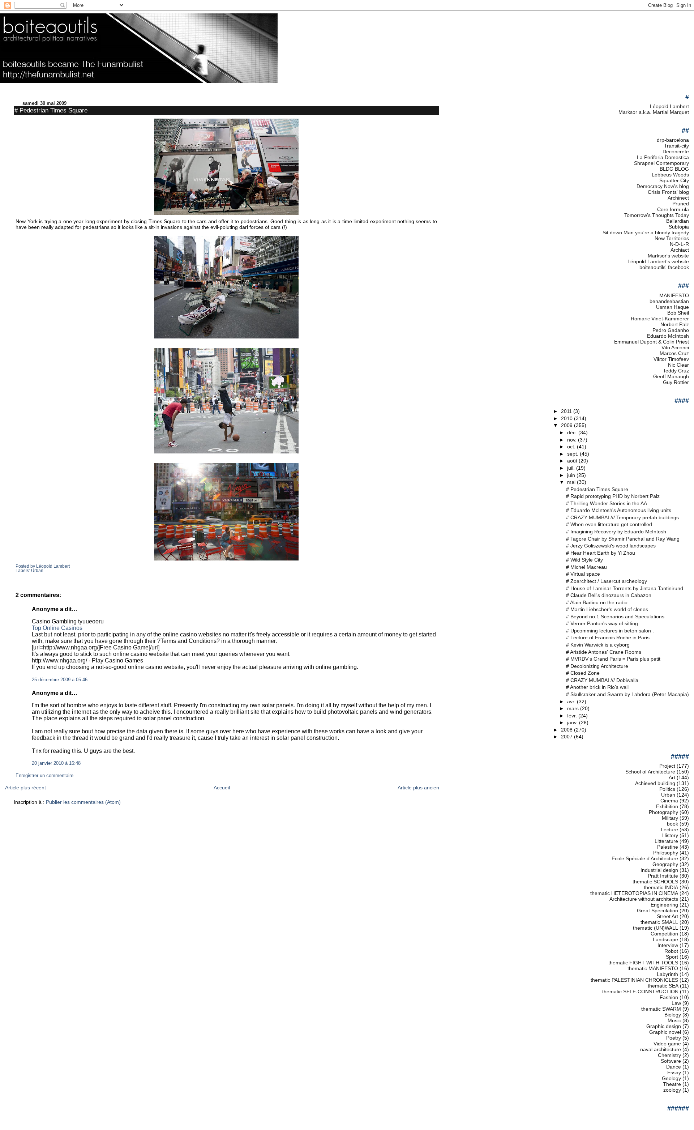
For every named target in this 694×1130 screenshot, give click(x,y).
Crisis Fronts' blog (668, 192)
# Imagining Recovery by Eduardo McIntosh (616, 531)
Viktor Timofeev (671, 359)
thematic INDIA (661, 887)
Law (676, 1003)
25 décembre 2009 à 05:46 (59, 679)
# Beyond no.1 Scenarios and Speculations (615, 616)
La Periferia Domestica (663, 157)
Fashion (669, 997)
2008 (567, 730)
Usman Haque (672, 307)
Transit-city (676, 146)
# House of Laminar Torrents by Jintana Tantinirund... (626, 588)
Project (667, 766)
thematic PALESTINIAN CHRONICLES (634, 980)
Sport (672, 957)
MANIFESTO (674, 295)
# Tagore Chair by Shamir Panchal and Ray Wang (623, 539)
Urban (37, 570)
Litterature (666, 841)
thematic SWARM (661, 1009)
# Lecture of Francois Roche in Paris (608, 637)
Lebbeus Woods (670, 175)
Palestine (667, 847)
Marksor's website (668, 256)
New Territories (672, 238)
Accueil (222, 787)
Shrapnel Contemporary (661, 163)
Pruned (680, 203)
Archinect (678, 198)
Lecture (669, 829)
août (573, 461)
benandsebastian (669, 301)
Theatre (672, 1084)
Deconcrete (676, 151)
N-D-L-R (679, 244)
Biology (672, 1015)
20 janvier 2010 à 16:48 (56, 763)
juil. (571, 468)
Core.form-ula (673, 209)
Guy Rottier (676, 382)
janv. (573, 722)
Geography (665, 864)
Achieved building (655, 783)
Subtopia (679, 227)
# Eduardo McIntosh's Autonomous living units (618, 510)
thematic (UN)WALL (655, 928)
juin (572, 475)
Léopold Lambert (669, 106)
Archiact (680, 250)
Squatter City (674, 180)
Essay (674, 1072)
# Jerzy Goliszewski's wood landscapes (611, 546)
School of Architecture (650, 772)
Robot (671, 951)
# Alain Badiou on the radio (596, 602)
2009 (567, 425)
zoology (672, 1090)
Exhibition (667, 806)
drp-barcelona (673, 140)
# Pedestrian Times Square (50, 110)
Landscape (665, 939)
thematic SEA (663, 986)
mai (572, 482)
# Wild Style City (584, 560)
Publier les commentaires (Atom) (83, 802)
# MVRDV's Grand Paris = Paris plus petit (613, 659)
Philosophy (665, 853)
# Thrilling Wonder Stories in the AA (606, 503)
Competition (664, 934)
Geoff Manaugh (671, 376)
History (670, 835)
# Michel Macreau (586, 567)
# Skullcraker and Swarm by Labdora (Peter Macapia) (627, 694)
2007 (567, 736)
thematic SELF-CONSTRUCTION (640, 991)
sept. (573, 454)
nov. (572, 440)
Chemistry (669, 1055)
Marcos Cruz (674, 353)
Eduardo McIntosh (668, 336)
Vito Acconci (675, 347)
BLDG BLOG (674, 169)
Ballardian (677, 221)
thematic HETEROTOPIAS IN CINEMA (634, 893)
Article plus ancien (418, 787)
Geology (671, 1078)
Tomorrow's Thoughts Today (656, 215)
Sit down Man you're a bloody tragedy (646, 232)
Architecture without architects (643, 899)
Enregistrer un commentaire (44, 775)
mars (573, 708)
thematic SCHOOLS (655, 881)
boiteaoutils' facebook (664, 267)
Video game (667, 1043)
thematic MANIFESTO (652, 968)
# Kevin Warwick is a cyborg (598, 645)
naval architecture (660, 1049)
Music (674, 1020)
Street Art (667, 916)
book (672, 824)
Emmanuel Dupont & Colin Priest (651, 342)
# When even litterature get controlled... (611, 524)
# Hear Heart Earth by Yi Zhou (600, 553)
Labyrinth (667, 974)
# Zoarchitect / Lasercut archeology (606, 581)
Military (670, 818)
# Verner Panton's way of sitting (602, 623)
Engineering (664, 905)
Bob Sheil (678, 313)
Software (671, 1061)
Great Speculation (657, 910)
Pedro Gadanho (670, 330)
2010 (567, 418)
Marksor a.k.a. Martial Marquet (653, 112)
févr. (572, 715)
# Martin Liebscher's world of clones (607, 609)
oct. (572, 446)
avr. (572, 701)
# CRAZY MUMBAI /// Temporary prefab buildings (622, 517)
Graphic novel (665, 1032)
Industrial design (659, 870)
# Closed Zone (583, 673)
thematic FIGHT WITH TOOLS (643, 962)
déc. (572, 432)
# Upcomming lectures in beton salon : (610, 631)
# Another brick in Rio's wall (597, 687)
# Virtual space (583, 574)
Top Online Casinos (57, 628)
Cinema (669, 800)
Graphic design (663, 1026)
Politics (667, 789)
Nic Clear (678, 365)
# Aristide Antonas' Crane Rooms (603, 652)
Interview (667, 945)
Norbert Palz (674, 324)
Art (672, 777)
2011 (567, 411)
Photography (663, 812)
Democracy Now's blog (663, 186)
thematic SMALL (659, 922)
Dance (673, 1067)
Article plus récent (25, 787)
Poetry (673, 1038)
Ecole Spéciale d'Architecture (645, 858)
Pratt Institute (663, 876)
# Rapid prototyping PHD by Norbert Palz (613, 496)
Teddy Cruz (676, 371)
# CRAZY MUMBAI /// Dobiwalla (602, 680)
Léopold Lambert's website (658, 261)
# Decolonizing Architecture (597, 666)
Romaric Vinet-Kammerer (660, 318)
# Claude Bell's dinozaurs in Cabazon (608, 595)
